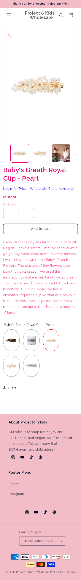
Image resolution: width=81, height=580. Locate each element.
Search (14, 484)
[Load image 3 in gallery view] (61, 153)
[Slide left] (5, 154)
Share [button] (12, 387)
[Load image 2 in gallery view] (40, 153)
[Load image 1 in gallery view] (20, 153)
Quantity (9, 204)
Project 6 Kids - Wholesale (32, 572)
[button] (8, 15)
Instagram (16, 494)
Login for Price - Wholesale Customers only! (39, 189)
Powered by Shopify (62, 572)
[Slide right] (76, 154)
